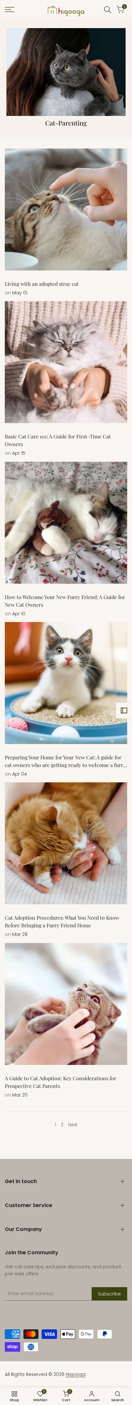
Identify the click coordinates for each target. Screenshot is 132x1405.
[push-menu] (9, 9)
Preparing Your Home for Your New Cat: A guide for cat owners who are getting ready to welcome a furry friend (65, 765)
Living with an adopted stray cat (42, 283)
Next (73, 1124)
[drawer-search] (107, 9)
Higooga (76, 1374)
